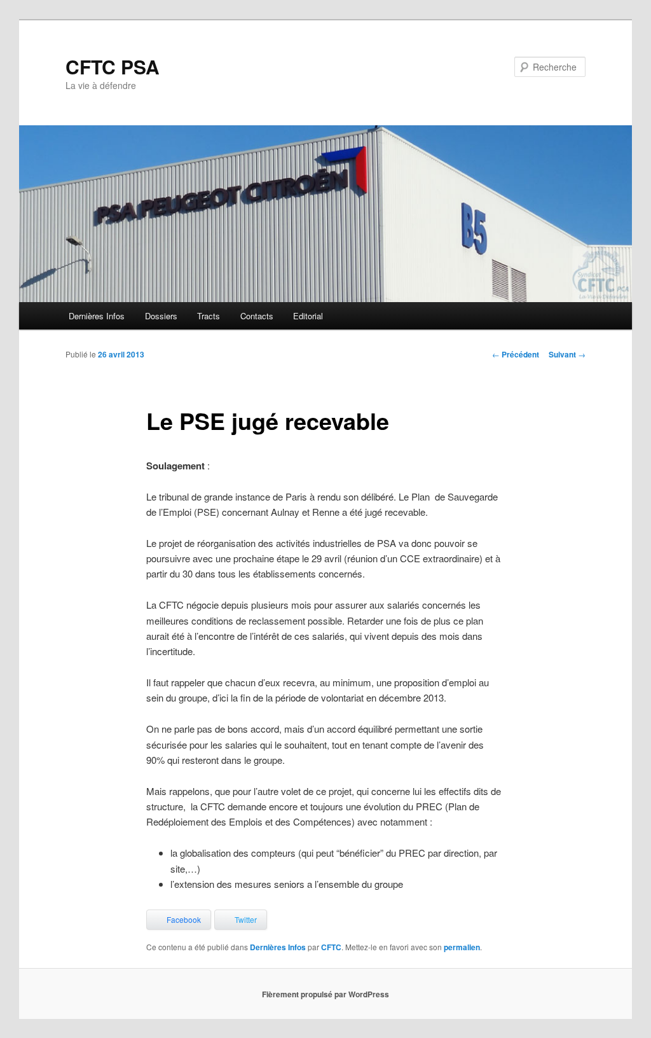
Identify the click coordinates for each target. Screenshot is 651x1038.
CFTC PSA (112, 66)
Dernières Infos (97, 316)
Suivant (567, 354)
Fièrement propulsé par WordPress (325, 994)
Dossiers (161, 316)
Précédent (515, 354)
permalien (462, 947)
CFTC (331, 947)
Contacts (256, 316)
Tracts (208, 316)
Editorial (308, 316)
